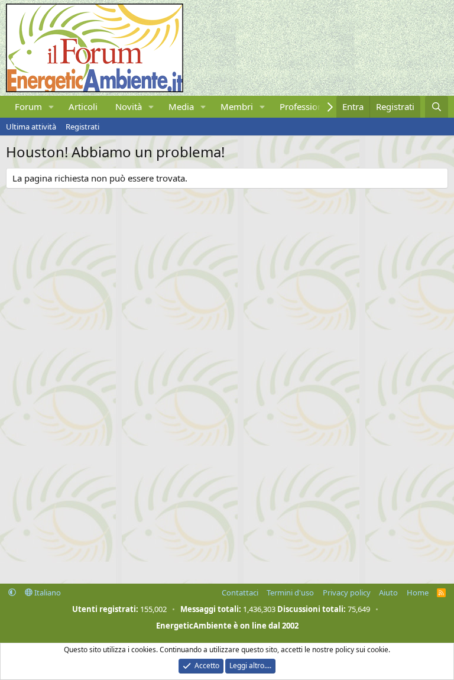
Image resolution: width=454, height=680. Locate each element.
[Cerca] (436, 107)
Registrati (82, 126)
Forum (28, 106)
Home (418, 592)
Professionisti (307, 106)
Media (181, 106)
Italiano (47, 592)
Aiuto (388, 592)
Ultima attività (31, 126)
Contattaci (240, 592)
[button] (51, 107)
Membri (236, 106)
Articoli (83, 106)
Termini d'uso (290, 592)
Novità (128, 106)
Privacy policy (347, 592)
